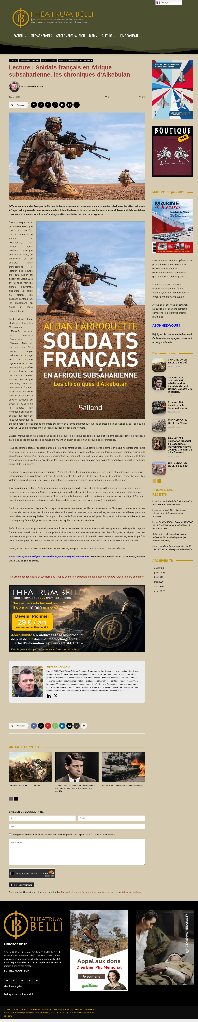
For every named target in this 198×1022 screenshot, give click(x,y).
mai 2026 (159, 581)
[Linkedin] (62, 105)
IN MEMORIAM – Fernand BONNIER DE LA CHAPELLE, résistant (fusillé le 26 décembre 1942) (172, 525)
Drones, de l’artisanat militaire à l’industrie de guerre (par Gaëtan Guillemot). (169, 537)
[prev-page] (11, 799)
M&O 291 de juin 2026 (168, 192)
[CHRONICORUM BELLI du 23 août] (30, 767)
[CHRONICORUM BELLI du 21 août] (159, 425)
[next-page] (16, 799)
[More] (84, 726)
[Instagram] (14, 981)
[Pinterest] (48, 105)
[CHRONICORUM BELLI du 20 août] (159, 468)
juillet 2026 (159, 572)
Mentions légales (13, 986)
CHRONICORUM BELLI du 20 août (178, 464)
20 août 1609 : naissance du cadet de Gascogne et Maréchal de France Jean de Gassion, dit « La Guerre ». (180, 445)
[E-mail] (69, 105)
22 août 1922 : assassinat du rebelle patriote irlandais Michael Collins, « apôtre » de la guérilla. (75, 788)
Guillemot (157, 534)
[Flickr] (7, 981)
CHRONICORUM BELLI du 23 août (24, 785)
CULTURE (13, 60)
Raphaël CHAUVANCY (33, 86)
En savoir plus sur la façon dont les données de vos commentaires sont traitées (101, 892)
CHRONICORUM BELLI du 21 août (178, 421)
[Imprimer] (76, 105)
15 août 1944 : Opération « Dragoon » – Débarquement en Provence (168, 513)
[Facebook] (34, 105)
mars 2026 (159, 591)
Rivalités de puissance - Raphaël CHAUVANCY (75, 60)
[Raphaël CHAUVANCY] (15, 86)
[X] (41, 105)
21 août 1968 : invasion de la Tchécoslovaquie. (123, 785)
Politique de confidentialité (18, 994)
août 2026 (159, 568)
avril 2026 (159, 586)
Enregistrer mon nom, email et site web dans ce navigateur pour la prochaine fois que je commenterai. (64, 834)
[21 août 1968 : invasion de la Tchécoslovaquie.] (123, 767)
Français (165, 2)
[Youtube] (37, 981)
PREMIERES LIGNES (49, 60)
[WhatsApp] (55, 105)
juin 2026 (159, 577)
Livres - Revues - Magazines (29, 60)
